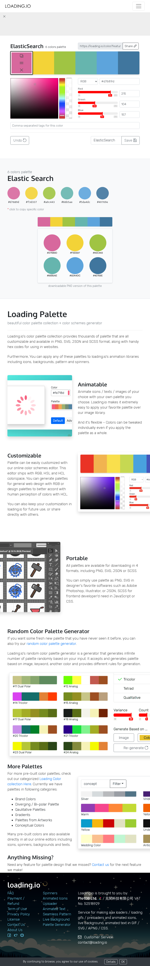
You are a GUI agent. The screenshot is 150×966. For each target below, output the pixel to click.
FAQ (10, 893)
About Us (14, 930)
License (13, 919)
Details (111, 961)
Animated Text (54, 909)
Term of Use (17, 909)
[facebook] (9, 935)
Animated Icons (55, 898)
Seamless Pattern (57, 914)
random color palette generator (51, 644)
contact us (100, 865)
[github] (22, 935)
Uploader (50, 904)
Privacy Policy (18, 914)
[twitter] (15, 935)
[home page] (18, 6)
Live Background (56, 919)
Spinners (50, 893)
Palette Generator (57, 925)
